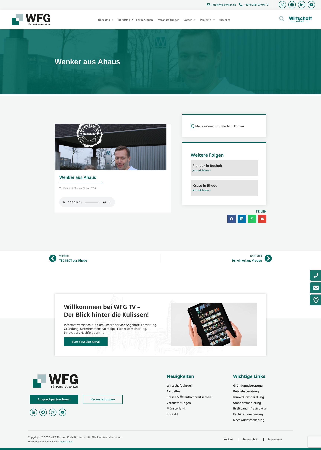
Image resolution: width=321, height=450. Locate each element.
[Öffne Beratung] (132, 20)
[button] (231, 219)
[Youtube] (311, 4)
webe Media (66, 441)
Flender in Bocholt (207, 165)
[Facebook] (292, 4)
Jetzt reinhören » (201, 170)
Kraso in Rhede (205, 185)
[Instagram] (282, 4)
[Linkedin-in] (301, 4)
